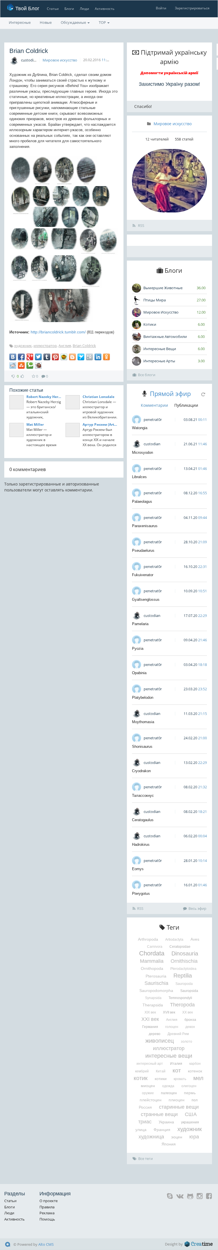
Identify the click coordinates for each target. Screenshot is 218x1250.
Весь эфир (197, 908)
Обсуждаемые (74, 22)
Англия (64, 345)
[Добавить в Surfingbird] (80, 357)
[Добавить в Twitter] (38, 357)
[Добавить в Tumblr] (46, 357)
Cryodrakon (141, 771)
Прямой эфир (170, 393)
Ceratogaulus (143, 820)
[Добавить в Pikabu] (63, 357)
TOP (103, 22)
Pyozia (137, 648)
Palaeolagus (142, 501)
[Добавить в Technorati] (29, 365)
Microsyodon (142, 452)
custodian (29, 60)
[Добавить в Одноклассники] (106, 357)
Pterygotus (141, 893)
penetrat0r (153, 419)
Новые (46, 22)
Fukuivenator (142, 575)
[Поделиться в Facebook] (21, 357)
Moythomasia (143, 722)
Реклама (46, 1212)
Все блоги (146, 374)
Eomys (138, 869)
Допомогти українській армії (169, 72)
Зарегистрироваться (192, 8)
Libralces (139, 477)
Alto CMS (46, 1244)
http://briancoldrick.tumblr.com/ (58, 332)
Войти (161, 8)
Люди (84, 8)
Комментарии (154, 405)
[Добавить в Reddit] (12, 365)
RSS (140, 225)
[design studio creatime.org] (199, 1244)
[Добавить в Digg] (89, 357)
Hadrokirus (141, 844)
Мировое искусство (60, 60)
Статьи (53, 8)
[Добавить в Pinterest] (55, 357)
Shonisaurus (142, 746)
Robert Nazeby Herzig (44, 396)
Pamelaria (140, 624)
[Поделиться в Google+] (29, 357)
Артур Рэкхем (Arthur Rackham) (100, 424)
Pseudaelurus (143, 550)
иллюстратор (45, 345)
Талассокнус (143, 795)
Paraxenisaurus (145, 526)
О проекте (48, 1200)
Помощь (47, 1219)
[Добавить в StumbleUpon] (21, 365)
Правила (46, 1206)
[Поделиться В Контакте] (12, 357)
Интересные (20, 22)
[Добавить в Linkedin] (98, 357)
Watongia (139, 428)
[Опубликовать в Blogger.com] (72, 357)
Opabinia (139, 673)
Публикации (186, 405)
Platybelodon (142, 697)
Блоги (69, 8)
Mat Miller (35, 424)
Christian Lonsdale (98, 396)
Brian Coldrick (84, 345)
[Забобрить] (38, 365)
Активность (104, 8)
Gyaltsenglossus (146, 599)
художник (23, 345)
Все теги (145, 1158)
